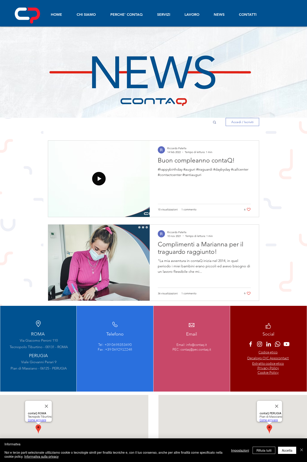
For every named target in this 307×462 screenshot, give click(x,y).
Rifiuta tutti (263, 450)
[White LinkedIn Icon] (268, 344)
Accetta (287, 450)
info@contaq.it (196, 345)
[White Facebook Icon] (250, 344)
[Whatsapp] (277, 344)
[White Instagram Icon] (259, 344)
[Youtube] (286, 344)
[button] (214, 122)
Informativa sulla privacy (41, 456)
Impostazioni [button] (240, 450)
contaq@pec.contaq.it (195, 349)
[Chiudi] (301, 450)
